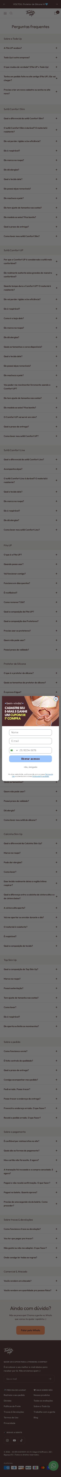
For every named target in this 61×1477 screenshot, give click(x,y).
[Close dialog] (56, 699)
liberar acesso (30, 758)
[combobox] (13, 750)
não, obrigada (30, 767)
